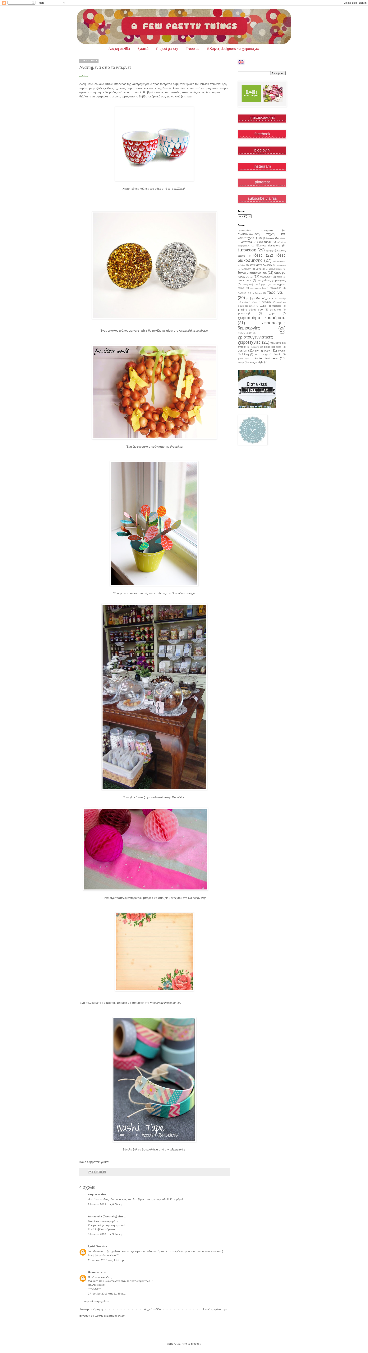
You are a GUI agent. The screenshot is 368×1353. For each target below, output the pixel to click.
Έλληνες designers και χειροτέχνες (233, 49)
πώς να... (276, 292)
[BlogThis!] (93, 1172)
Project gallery (167, 49)
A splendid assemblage (194, 330)
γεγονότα (246, 241)
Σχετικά (143, 49)
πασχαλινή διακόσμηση (254, 284)
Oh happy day (197, 897)
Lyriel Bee (94, 1246)
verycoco (94, 1194)
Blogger (195, 1343)
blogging (255, 347)
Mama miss (178, 1149)
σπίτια (245, 302)
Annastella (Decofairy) (102, 1216)
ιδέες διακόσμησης (262, 258)
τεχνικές (266, 302)
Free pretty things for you (166, 1002)
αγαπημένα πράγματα (255, 230)
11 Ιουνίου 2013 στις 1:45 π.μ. (106, 1260)
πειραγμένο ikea (258, 288)
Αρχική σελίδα (119, 49)
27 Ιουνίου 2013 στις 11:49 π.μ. (107, 1293)
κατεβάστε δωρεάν (261, 264)
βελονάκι (268, 238)
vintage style (255, 362)
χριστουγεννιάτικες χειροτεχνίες (255, 340)
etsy (267, 350)
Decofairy (179, 797)
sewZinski (179, 188)
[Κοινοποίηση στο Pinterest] (104, 1172)
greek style (243, 358)
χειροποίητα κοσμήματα (262, 317)
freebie (277, 354)
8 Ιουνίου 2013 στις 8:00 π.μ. (105, 1204)
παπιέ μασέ (244, 280)
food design (261, 354)
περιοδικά (275, 288)
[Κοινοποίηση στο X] (97, 1172)
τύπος (252, 306)
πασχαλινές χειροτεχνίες (271, 280)
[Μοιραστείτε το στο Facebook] (101, 1172)
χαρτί (272, 313)
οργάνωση (266, 276)
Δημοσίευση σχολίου (96, 1301)
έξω (268, 251)
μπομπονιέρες (275, 269)
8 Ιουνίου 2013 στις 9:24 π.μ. (105, 1234)
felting (245, 354)
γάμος (283, 238)
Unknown (94, 1272)
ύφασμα (276, 306)
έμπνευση (247, 250)
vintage (241, 362)
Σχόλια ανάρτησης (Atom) (110, 1315)
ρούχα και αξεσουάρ (273, 298)
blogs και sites (272, 347)
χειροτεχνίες (246, 332)
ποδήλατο (257, 293)
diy (257, 350)
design (242, 350)
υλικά (263, 305)
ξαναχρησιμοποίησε (252, 272)
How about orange (183, 593)
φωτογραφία (244, 313)
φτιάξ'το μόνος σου (250, 309)
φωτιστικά (275, 309)
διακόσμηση (264, 241)
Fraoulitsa (176, 446)
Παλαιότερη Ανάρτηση (215, 1309)
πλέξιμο (242, 293)
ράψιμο (250, 298)
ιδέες (258, 255)
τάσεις (255, 302)
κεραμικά (281, 265)
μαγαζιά (260, 269)
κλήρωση (246, 269)
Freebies (192, 49)
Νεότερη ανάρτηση (91, 1309)
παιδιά (279, 277)
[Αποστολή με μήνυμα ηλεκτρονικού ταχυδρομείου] (90, 1172)
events (282, 350)
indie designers (266, 358)
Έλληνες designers (268, 245)
